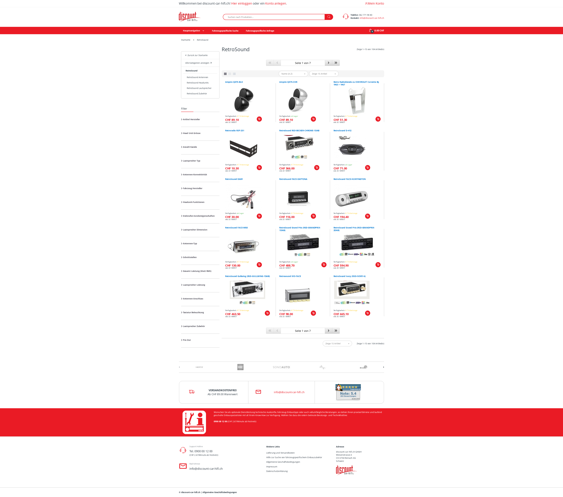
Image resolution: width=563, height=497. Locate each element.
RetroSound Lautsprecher (199, 88)
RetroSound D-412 (343, 130)
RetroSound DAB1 (234, 179)
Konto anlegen (275, 3)
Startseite (185, 39)
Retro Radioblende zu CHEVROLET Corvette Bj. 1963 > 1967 (356, 83)
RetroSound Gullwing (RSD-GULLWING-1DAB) (247, 276)
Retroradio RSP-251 (234, 130)
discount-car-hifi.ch (190, 492)
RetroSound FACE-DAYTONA (293, 179)
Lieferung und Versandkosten (280, 452)
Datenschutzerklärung (277, 471)
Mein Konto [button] (376, 3)
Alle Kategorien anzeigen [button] (197, 62)
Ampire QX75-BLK (234, 82)
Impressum (271, 466)
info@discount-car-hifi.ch (372, 18)
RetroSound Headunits (198, 82)
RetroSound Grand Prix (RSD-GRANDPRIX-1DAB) (300, 229)
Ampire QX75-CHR (288, 82)
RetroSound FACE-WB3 (236, 227)
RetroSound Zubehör (197, 93)
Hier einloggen (241, 3)
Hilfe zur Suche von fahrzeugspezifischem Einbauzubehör (294, 457)
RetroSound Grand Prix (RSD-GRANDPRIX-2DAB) (354, 229)
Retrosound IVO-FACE (290, 276)
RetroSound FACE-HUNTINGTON (350, 179)
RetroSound (191, 70)
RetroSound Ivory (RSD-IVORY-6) (350, 276)
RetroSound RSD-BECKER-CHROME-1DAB (299, 130)
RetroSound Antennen (197, 77)
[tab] (225, 73)
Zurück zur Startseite (197, 55)
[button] (190, 120)
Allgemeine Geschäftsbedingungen (283, 461)
